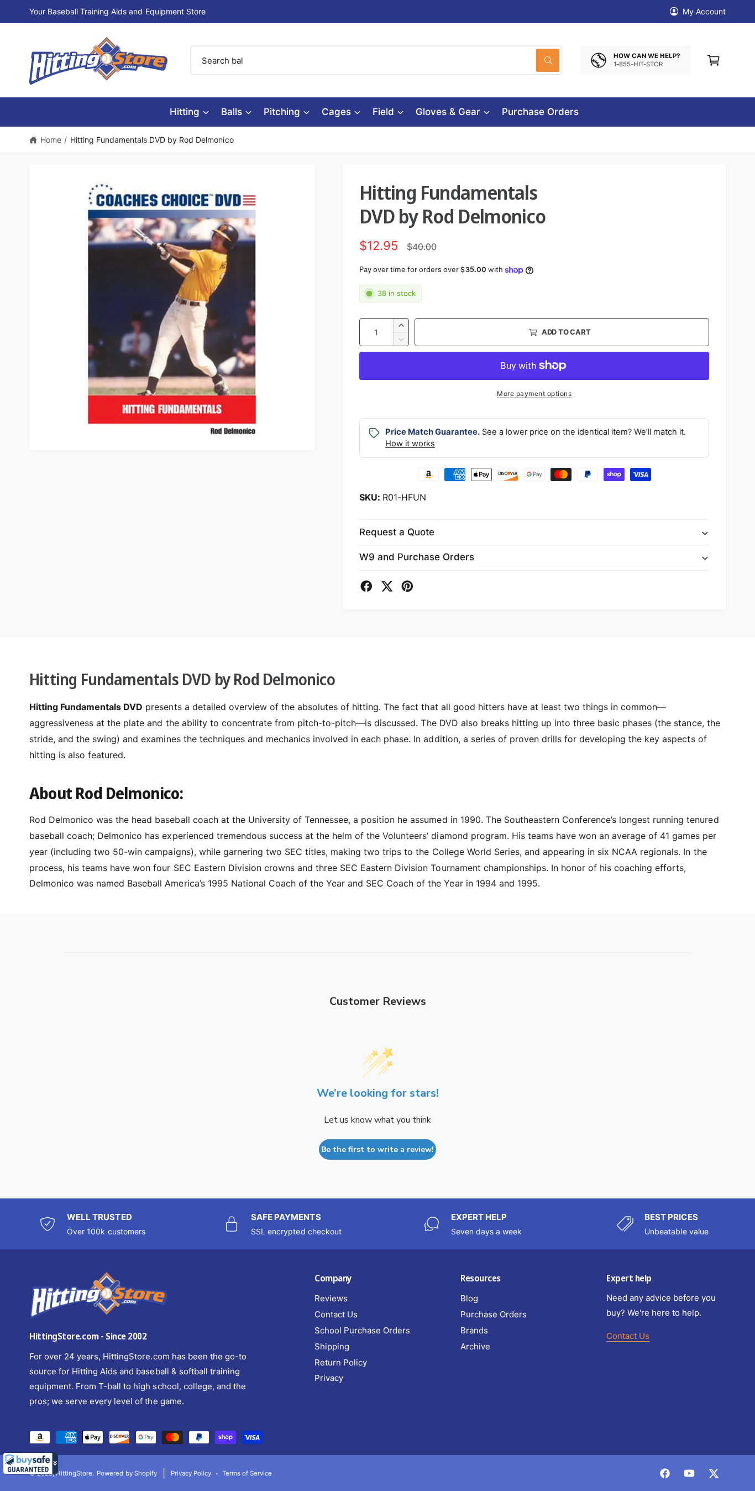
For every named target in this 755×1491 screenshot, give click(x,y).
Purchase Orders (493, 1314)
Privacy (328, 1378)
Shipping (331, 1346)
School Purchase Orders (362, 1330)
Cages (336, 111)
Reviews (331, 1298)
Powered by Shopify (126, 1473)
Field (383, 111)
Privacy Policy (191, 1473)
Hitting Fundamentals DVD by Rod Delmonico (152, 139)
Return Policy (340, 1362)
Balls (231, 111)
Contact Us (336, 1314)
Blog (469, 1298)
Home (50, 139)
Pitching (282, 111)
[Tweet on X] (387, 586)
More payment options (534, 393)
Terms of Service (247, 1473)
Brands (474, 1330)
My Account (704, 11)
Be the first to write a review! (377, 1149)
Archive (475, 1346)
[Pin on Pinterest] (407, 586)
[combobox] (376, 60)
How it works (410, 444)
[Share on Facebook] (366, 586)
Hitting (185, 111)
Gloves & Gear (448, 111)
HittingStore (74, 1473)
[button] (30, 1463)
